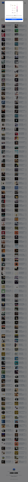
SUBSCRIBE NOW (14, 19)
